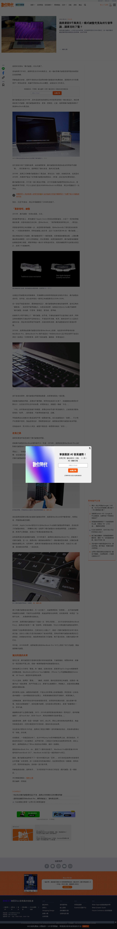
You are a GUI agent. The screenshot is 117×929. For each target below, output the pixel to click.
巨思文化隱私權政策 (76, 475)
